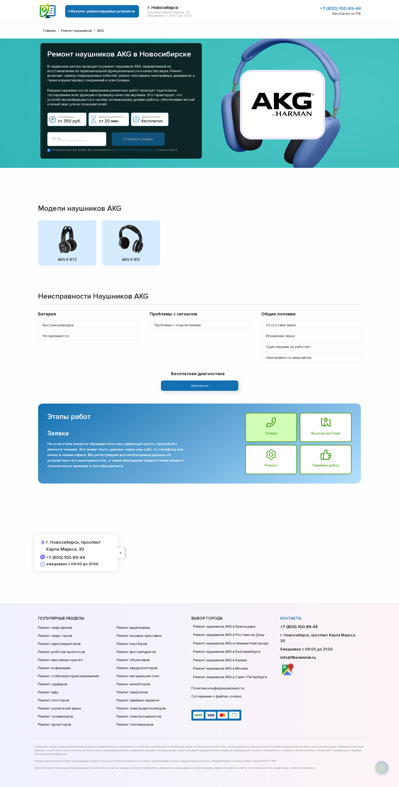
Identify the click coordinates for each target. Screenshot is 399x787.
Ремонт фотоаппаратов (136, 652)
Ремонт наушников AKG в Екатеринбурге (227, 651)
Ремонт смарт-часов (55, 635)
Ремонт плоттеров (53, 700)
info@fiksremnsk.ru (298, 657)
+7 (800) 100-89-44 (340, 8)
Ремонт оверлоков (132, 692)
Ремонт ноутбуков (132, 643)
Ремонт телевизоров (55, 716)
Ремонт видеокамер (133, 627)
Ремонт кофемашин (54, 668)
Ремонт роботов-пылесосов (61, 652)
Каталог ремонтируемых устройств (103, 11)
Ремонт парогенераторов (59, 643)
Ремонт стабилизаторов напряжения (68, 676)
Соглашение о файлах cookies (216, 696)
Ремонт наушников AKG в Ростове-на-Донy (228, 635)
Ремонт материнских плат (138, 676)
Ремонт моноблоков (133, 684)
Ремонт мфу (48, 692)
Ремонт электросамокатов (139, 716)
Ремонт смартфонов (55, 627)
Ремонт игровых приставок (139, 635)
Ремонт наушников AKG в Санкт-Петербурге (230, 677)
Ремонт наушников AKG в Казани (220, 660)
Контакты (290, 618)
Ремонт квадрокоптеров (137, 668)
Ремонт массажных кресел (60, 660)
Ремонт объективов (133, 660)
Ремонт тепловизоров (135, 724)
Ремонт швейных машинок (138, 700)
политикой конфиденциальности (136, 150)
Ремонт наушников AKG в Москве (220, 668)
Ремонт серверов (52, 684)
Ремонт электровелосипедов (141, 708)
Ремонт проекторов (54, 724)
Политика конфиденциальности (217, 688)
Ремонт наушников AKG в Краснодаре (224, 626)
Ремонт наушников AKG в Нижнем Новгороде (230, 643)
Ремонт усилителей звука (59, 708)
